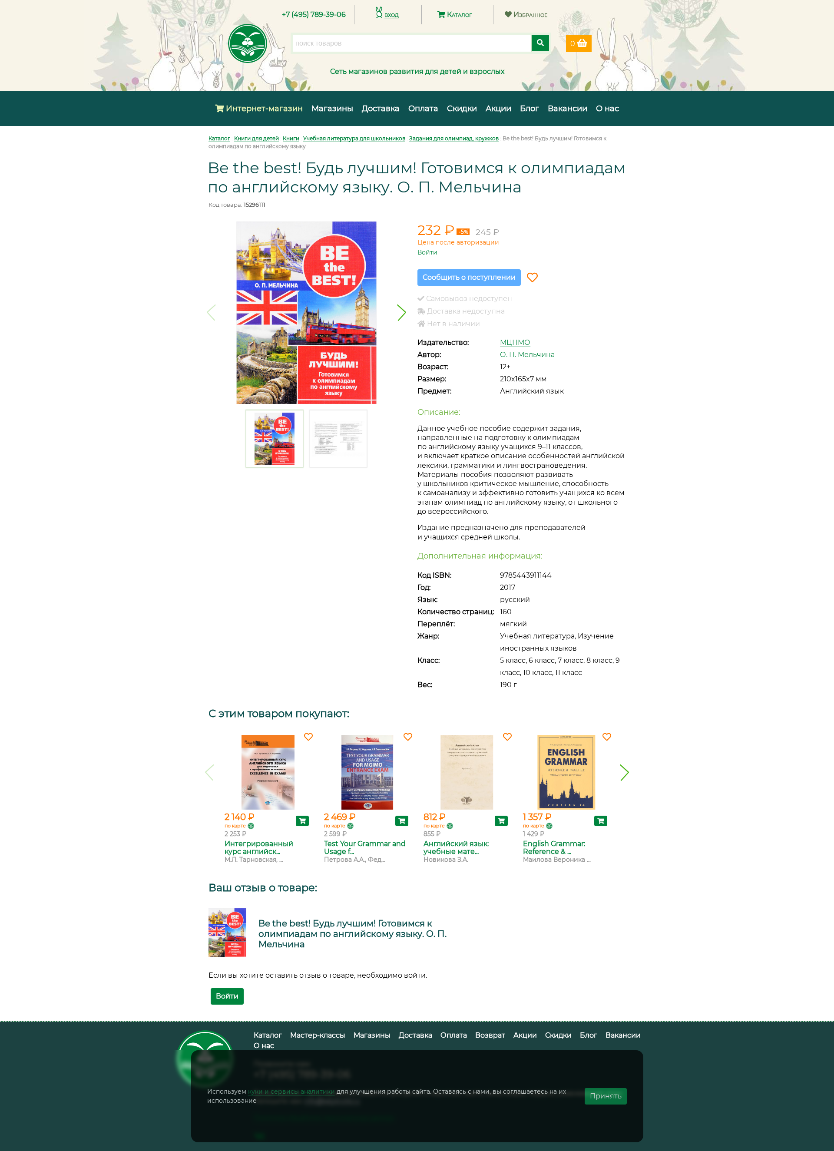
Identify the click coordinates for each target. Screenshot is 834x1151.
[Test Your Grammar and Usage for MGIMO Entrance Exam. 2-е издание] (367, 772)
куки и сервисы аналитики (291, 1091)
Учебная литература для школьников (354, 138)
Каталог (458, 14)
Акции (498, 108)
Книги (291, 138)
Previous (211, 312)
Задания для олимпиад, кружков (454, 138)
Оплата (423, 108)
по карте (235, 826)
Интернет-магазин (263, 108)
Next (401, 312)
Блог (529, 108)
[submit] (540, 43)
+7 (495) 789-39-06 (314, 14)
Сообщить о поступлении (469, 277)
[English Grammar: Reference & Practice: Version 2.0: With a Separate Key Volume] (566, 772)
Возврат (490, 1035)
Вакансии (567, 108)
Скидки (462, 108)
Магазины (332, 108)
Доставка (381, 108)
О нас (607, 108)
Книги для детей (256, 138)
